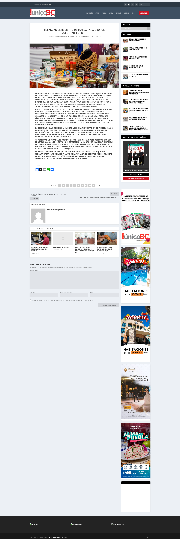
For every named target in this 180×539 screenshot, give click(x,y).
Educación (89, 13)
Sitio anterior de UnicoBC (42, 5)
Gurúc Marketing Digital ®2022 (57, 537)
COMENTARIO (34, 270)
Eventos (118, 13)
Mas (133, 13)
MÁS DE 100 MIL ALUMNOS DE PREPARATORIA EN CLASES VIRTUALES (39, 249)
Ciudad (111, 13)
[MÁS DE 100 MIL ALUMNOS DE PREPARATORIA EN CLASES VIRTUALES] (41, 238)
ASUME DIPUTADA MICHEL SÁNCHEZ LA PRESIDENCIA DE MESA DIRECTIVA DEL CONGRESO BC (84, 250)
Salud (97, 13)
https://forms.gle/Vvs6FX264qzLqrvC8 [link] (60, 156)
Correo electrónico (66, 292)
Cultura (104, 13)
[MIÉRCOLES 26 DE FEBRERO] (63, 238)
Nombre (33, 292)
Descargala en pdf (136, 174)
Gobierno (126, 13)
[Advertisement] (137, 498)
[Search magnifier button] (148, 28)
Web (91, 292)
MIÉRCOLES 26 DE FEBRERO (61, 247)
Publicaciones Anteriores (136, 178)
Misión (148, 537)
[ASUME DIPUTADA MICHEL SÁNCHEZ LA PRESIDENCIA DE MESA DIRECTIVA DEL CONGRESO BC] (85, 238)
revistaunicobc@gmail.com (65, 37)
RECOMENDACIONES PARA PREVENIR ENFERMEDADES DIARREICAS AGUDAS (104, 249)
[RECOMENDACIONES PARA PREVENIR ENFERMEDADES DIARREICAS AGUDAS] (107, 238)
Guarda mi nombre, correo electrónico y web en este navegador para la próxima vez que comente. (63, 300)
